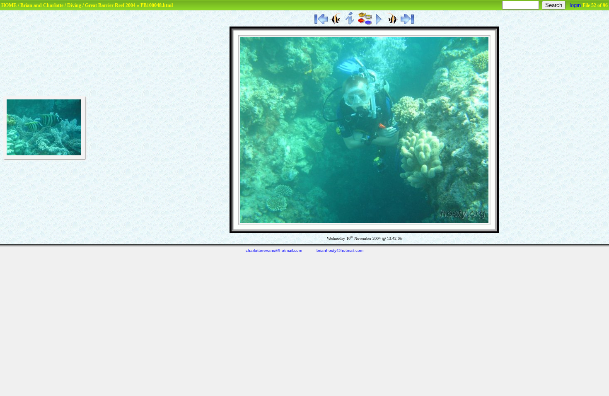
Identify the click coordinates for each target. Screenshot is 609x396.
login (575, 5)
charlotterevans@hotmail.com (274, 250)
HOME (9, 5)
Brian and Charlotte (41, 5)
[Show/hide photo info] (350, 23)
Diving (74, 5)
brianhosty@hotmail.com (340, 250)
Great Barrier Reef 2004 (110, 5)
